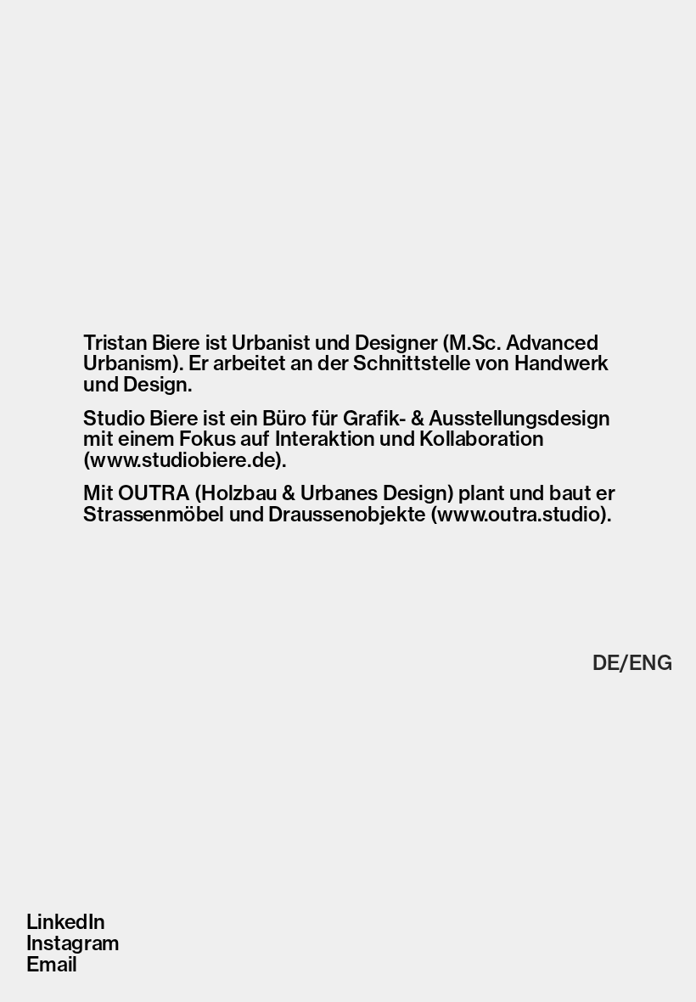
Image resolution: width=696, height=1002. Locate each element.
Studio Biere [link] (140, 417)
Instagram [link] (72, 943)
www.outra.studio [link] (518, 514)
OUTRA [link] (153, 493)
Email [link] (50, 964)
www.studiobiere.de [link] (182, 460)
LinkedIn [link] (64, 921)
